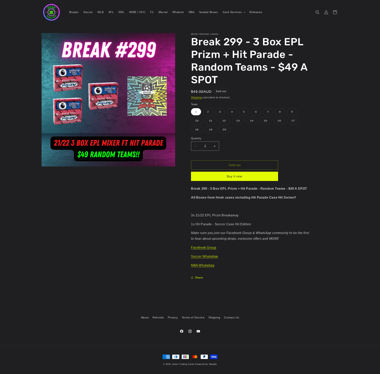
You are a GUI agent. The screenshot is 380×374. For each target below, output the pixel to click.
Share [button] (199, 277)
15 (268, 121)
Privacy (173, 317)
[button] (233, 12)
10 (199, 121)
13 (240, 121)
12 (226, 121)
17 (295, 121)
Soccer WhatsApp (204, 256)
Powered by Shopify (206, 364)
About (145, 317)
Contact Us (231, 317)
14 (254, 121)
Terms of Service (193, 317)
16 (281, 121)
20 (226, 130)
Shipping (196, 97)
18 (199, 130)
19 (213, 130)
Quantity (196, 138)
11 (213, 121)
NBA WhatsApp (202, 265)
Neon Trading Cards (183, 364)
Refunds (158, 317)
